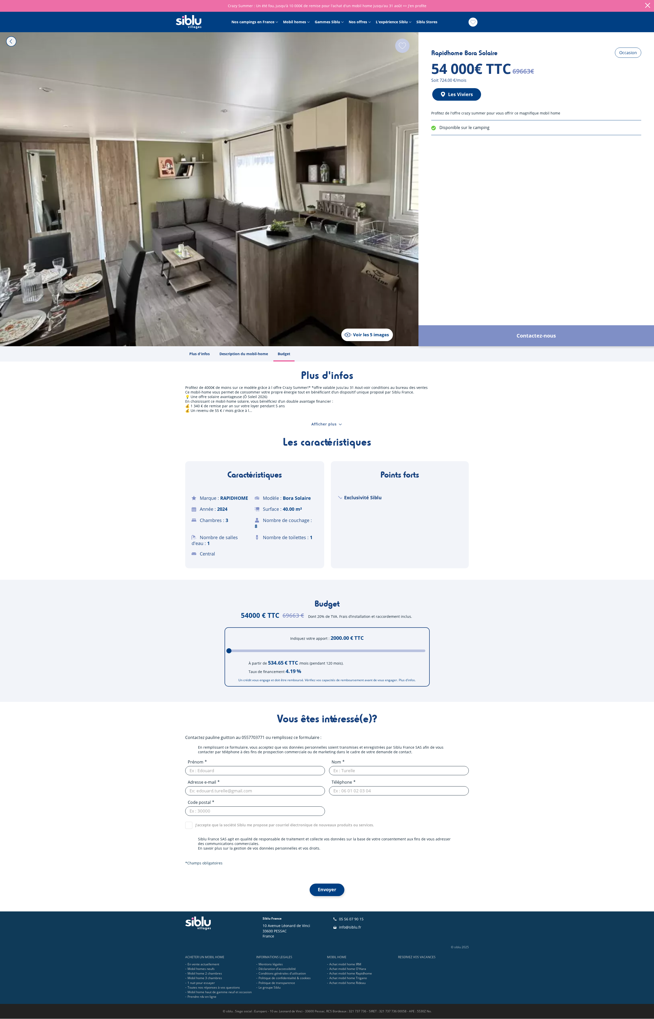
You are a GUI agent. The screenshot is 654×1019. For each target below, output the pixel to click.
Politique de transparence (277, 983)
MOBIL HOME (336, 957)
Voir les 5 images (371, 335)
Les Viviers (460, 94)
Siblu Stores (426, 22)
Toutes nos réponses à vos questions (214, 987)
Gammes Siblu (327, 22)
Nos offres (358, 22)
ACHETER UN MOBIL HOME (204, 957)
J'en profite (417, 5)
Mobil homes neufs (201, 969)
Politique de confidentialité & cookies (285, 978)
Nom (336, 762)
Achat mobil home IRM (345, 964)
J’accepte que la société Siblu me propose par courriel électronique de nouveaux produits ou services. (284, 825)
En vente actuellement (203, 964)
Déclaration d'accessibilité (277, 969)
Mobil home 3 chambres (205, 978)
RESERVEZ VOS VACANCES (417, 957)
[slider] (228, 650)
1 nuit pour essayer (201, 983)
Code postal (199, 802)
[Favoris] (473, 22)
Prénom (195, 762)
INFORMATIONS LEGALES (274, 957)
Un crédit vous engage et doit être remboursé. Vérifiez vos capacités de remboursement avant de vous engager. (318, 680)
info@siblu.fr (350, 927)
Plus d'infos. (407, 680)
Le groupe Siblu (270, 987)
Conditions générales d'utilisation (282, 973)
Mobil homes (294, 22)
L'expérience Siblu (392, 22)
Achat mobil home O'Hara (347, 969)
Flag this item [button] (402, 46)
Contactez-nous (536, 335)
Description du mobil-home (243, 353)
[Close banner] (647, 6)
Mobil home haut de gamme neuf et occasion (220, 992)
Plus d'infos (199, 353)
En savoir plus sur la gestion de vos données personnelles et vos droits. (259, 848)
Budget (284, 353)
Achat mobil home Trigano (348, 978)
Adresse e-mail (202, 782)
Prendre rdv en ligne (202, 996)
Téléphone (342, 782)
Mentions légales (271, 964)
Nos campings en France (252, 22)
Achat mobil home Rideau (347, 983)
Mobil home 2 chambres (205, 973)
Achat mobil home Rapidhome (350, 973)
